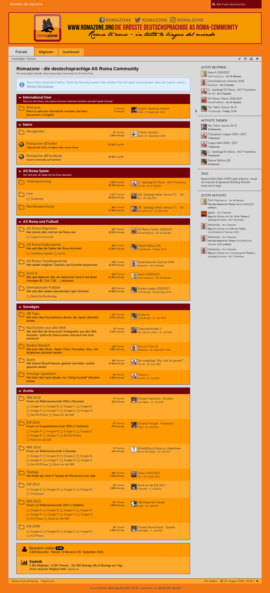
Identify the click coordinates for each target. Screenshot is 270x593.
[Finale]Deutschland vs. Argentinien (159, 448)
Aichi (140, 136)
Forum (21, 52)
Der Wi (141, 186)
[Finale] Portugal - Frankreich (155, 423)
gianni (211, 212)
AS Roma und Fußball (40, 221)
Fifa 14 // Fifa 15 (148, 346)
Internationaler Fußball (43, 287)
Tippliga (32, 472)
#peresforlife (208, 178)
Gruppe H (86, 410)
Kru (139, 198)
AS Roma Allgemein (41, 228)
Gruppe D (86, 406)
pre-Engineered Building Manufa (230, 182)
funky (140, 112)
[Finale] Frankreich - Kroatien (155, 398)
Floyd (140, 427)
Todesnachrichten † (150, 328)
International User (37, 97)
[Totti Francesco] (204, 202)
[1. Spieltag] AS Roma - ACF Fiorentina (162, 182)
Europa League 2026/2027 (154, 288)
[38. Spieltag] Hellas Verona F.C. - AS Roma (165, 194)
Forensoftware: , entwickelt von (135, 588)
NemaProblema (146, 233)
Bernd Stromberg (146, 451)
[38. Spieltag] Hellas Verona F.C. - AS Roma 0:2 (167, 207)
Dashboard (71, 52)
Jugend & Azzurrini (42, 237)
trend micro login (211, 185)
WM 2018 (33, 397)
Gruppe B (53, 406)
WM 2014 (33, 447)
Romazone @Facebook (44, 156)
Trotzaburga (144, 249)
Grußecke (144, 314)
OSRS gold (231, 178)
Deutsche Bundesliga (44, 296)
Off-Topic (33, 313)
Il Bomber (142, 489)
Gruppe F (53, 410)
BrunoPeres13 (145, 211)
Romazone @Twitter (41, 143)
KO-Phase (37, 518)
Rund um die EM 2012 (151, 485)
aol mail (206, 182)
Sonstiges (31, 307)
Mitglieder (46, 52)
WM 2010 (33, 501)
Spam (30, 359)
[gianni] (204, 214)
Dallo (220, 178)
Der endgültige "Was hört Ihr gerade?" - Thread (166, 360)
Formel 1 (143, 374)
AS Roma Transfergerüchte (46, 261)
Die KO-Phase (39, 414)
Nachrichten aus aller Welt (46, 328)
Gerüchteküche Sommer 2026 (156, 262)
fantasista (143, 265)
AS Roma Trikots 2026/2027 (155, 229)
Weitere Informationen (40, 86)
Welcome (33, 107)
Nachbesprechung (40, 206)
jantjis (140, 506)
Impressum (48, 581)
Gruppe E (36, 410)
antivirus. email (247, 178)
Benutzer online (42, 548)
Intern (27, 124)
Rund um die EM (41, 439)
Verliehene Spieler (42, 253)
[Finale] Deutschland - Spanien (156, 527)
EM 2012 (33, 484)
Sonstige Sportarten (41, 374)
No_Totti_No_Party (147, 332)
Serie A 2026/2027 (149, 274)
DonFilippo (143, 402)
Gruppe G (70, 410)
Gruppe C (69, 406)
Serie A (31, 273)
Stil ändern (210, 581)
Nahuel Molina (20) (149, 245)
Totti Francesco (146, 278)
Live (29, 193)
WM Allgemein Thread (151, 502)
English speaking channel (153, 108)
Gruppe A (36, 406)
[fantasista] (204, 226)
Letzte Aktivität (213, 195)
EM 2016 (33, 422)
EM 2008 (33, 526)
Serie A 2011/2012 (149, 473)
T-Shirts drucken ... (149, 132)
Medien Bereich (38, 345)
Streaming (37, 198)
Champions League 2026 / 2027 (227, 134)
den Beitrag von (224, 216)
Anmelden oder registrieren (26, 4)
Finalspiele (37, 493)
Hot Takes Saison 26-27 (222, 107)
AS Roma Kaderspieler (43, 244)
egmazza (73, 569)
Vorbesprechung (38, 181)
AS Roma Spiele (36, 171)
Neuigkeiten (35, 131)
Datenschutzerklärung (24, 581)
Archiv (61, 253)
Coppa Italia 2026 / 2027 (223, 143)
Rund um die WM (63, 414)
